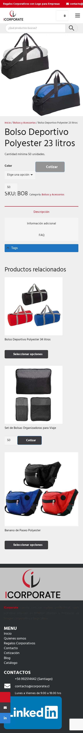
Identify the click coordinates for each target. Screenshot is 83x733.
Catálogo (10, 663)
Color (8, 165)
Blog (7, 658)
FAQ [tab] (41, 235)
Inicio (8, 123)
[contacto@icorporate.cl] (9, 686)
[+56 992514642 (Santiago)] (9, 679)
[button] (77, 39)
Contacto (11, 648)
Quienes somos (15, 638)
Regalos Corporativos (19, 643)
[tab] (41, 248)
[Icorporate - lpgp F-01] (13, 15)
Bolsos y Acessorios (24, 123)
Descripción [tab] (41, 212)
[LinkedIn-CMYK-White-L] (33, 712)
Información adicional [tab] (41, 223)
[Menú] (77, 15)
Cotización (11, 653)
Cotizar (52, 167)
